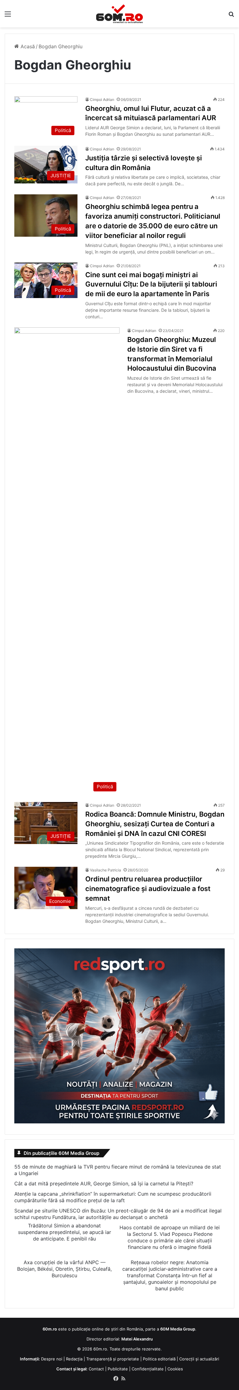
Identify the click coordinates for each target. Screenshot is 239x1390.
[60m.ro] (119, 13)
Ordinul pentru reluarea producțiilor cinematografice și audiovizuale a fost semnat (147, 888)
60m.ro (100, 1348)
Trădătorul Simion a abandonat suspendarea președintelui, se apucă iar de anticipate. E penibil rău (64, 1232)
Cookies (175, 1368)
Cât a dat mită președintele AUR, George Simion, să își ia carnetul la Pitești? (103, 1183)
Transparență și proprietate (112, 1358)
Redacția (74, 1358)
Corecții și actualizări (199, 1358)
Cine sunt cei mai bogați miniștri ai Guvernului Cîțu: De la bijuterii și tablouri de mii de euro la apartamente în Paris (151, 284)
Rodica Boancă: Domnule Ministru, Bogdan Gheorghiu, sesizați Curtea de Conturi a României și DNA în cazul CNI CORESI (154, 823)
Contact (96, 1368)
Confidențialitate (148, 1368)
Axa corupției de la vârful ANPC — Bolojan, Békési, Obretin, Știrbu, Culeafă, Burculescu (64, 1269)
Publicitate (118, 1368)
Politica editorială (159, 1358)
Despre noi (51, 1358)
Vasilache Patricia (105, 870)
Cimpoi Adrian (102, 99)
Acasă (27, 46)
